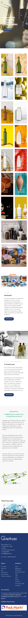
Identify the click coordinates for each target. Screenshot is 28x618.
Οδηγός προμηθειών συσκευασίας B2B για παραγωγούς (14, 515)
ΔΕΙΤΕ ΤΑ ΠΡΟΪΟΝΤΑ (8, 29)
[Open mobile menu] (1, 2)
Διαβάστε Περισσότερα (8, 601)
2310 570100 (5, 551)
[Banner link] (7, 65)
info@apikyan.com (7, 553)
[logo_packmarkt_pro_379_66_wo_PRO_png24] (14, 608)
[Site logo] (14, 2)
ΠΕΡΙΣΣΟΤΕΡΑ (9, 318)
